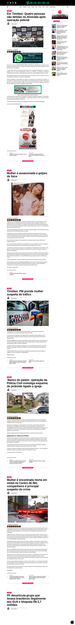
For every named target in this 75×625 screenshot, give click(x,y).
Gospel (29, 6)
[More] (20, 52)
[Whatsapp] (12, 52)
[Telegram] (18, 52)
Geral (36, 6)
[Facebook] (8, 52)
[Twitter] (10, 52)
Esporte (47, 6)
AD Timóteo (25, 6)
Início (21, 6)
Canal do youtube (52, 6)
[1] (72, 622)
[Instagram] (14, 52)
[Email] (16, 52)
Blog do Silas (13, 24)
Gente (43, 6)
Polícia (40, 6)
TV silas (33, 6)
